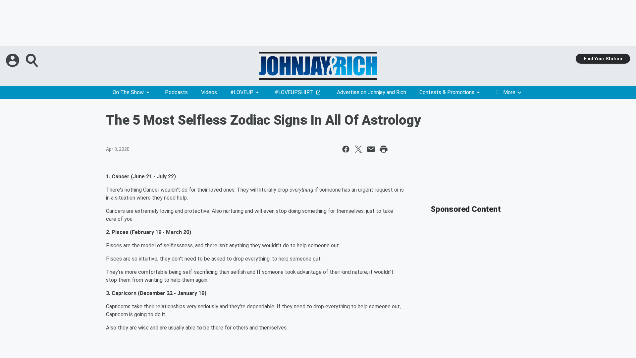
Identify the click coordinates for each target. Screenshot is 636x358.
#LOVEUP (241, 92)
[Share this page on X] (358, 149)
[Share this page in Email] (371, 149)
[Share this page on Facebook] (345, 149)
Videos (209, 92)
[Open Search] (32, 60)
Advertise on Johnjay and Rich (371, 92)
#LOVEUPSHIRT (294, 92)
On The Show (128, 92)
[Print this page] (383, 149)
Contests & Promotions (446, 92)
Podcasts (176, 92)
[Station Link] (318, 66)
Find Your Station (603, 58)
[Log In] (13, 60)
